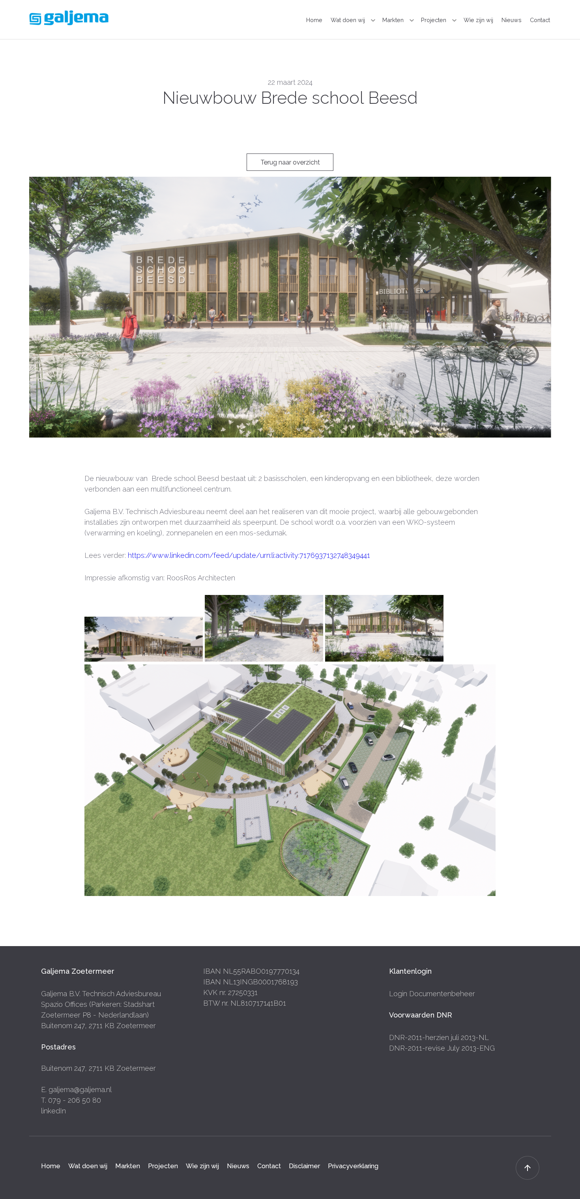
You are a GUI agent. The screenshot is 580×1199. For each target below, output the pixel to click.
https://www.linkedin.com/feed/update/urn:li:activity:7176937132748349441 (248, 555)
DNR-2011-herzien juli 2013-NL (439, 1037)
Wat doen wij (348, 20)
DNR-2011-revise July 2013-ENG (442, 1048)
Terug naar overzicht (290, 162)
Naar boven (527, 1168)
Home (314, 20)
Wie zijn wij (478, 20)
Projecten (433, 20)
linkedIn (53, 1111)
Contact (540, 20)
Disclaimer (304, 1165)
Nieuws (511, 20)
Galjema (69, 17)
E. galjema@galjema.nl (76, 1089)
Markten (393, 20)
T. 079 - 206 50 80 (71, 1100)
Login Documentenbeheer (432, 994)
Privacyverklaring (353, 1165)
